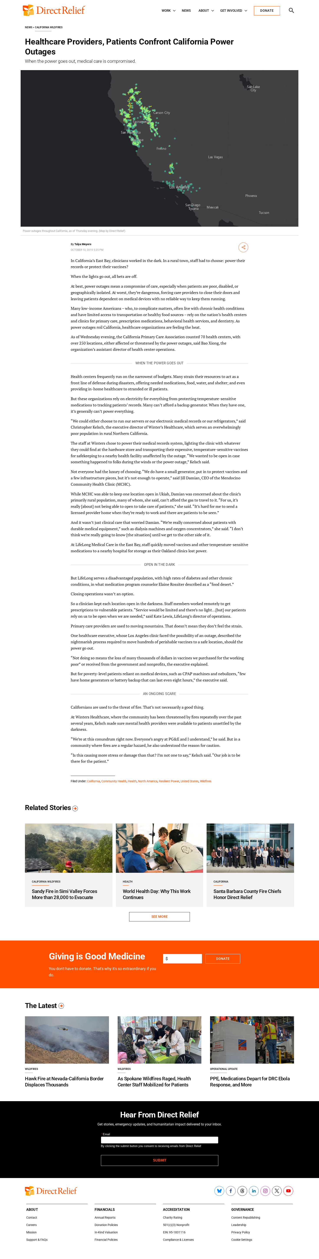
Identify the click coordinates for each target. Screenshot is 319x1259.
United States (190, 781)
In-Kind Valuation (106, 1232)
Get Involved (231, 11)
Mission (31, 1232)
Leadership (238, 1225)
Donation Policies (106, 1225)
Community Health (114, 781)
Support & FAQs (37, 1239)
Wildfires (205, 781)
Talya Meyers (82, 244)
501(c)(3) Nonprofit (176, 1225)
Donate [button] (266, 11)
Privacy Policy (240, 1232)
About (204, 11)
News (186, 11)
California (93, 781)
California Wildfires (48, 27)
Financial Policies (106, 1239)
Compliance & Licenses (178, 1239)
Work (166, 11)
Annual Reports (105, 1217)
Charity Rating (172, 1217)
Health (132, 781)
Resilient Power (169, 781)
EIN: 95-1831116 (174, 1232)
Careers (31, 1225)
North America (148, 781)
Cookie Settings (241, 1239)
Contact (31, 1217)
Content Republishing (245, 1217)
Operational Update (224, 1069)
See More (159, 917)
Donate (222, 959)
